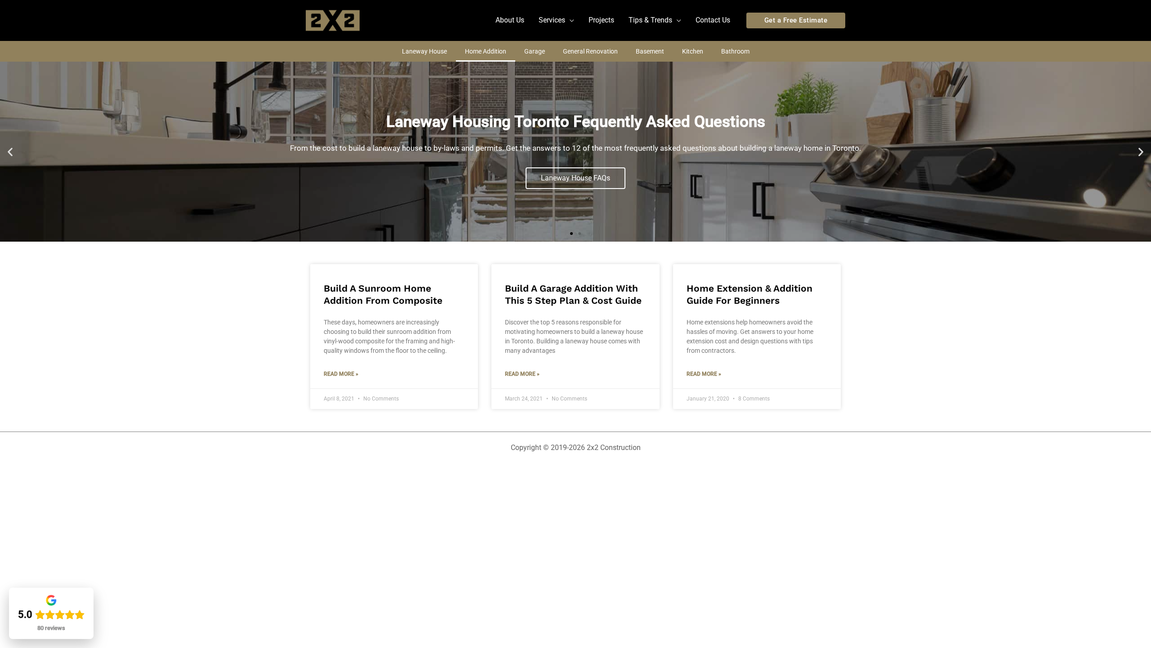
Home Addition (485, 51)
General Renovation (590, 51)
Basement (650, 51)
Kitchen (692, 51)
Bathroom (735, 51)
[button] (556, 20)
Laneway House (424, 51)
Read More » (341, 374)
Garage (534, 51)
